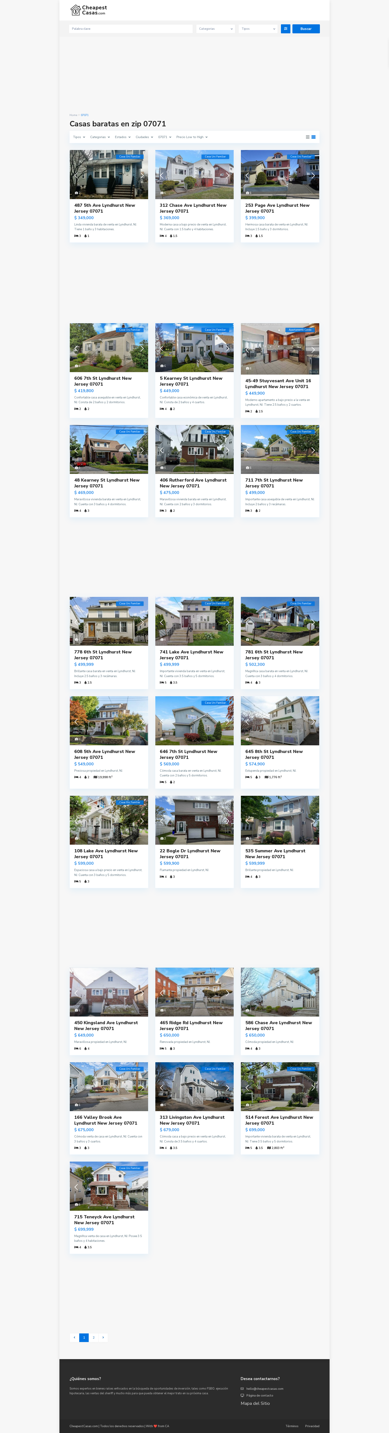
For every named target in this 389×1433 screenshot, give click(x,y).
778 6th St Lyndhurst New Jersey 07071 (103, 655)
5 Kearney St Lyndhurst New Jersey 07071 (191, 381)
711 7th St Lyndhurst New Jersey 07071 (274, 483)
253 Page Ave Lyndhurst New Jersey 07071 (277, 208)
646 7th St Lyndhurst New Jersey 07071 (188, 754)
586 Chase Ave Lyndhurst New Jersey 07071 (278, 1026)
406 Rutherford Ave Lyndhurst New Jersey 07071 (193, 483)
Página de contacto (260, 1396)
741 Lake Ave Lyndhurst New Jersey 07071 (191, 655)
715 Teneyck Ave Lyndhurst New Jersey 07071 (104, 1220)
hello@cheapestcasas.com (265, 1389)
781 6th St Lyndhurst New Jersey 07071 (274, 655)
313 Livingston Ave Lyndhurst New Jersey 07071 (192, 1120)
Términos (292, 1426)
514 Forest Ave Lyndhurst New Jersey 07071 (279, 1120)
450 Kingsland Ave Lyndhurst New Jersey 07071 (106, 1026)
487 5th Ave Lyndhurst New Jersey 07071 (104, 208)
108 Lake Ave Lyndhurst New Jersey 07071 (106, 854)
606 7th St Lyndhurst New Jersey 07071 (103, 381)
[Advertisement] (194, 75)
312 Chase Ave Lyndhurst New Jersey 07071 (193, 208)
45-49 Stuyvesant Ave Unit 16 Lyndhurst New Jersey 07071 (278, 384)
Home (73, 115)
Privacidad (312, 1426)
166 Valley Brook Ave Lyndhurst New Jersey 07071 (105, 1120)
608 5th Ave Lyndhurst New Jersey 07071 (104, 754)
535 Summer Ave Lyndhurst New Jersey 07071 (275, 854)
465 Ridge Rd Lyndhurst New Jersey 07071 (191, 1026)
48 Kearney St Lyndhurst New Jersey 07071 (107, 483)
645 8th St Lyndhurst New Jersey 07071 (274, 754)
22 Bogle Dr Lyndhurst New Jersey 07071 (190, 854)
